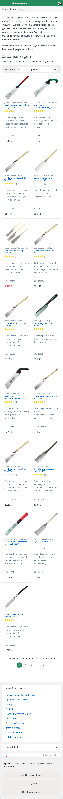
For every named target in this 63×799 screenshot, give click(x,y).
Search (46, 3)
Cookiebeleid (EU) (13, 732)
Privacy (8, 704)
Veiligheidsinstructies (15, 737)
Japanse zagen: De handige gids (20, 694)
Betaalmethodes (13, 727)
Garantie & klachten (14, 723)
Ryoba (19, 102)
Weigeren (31, 783)
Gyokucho (38, 175)
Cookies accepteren (31, 775)
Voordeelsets (22, 248)
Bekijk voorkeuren (31, 791)
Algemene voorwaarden (17, 699)
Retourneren (11, 718)
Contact (9, 709)
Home (5, 9)
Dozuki (36, 321)
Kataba (48, 102)
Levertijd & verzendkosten (18, 713)
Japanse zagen (10, 102)
